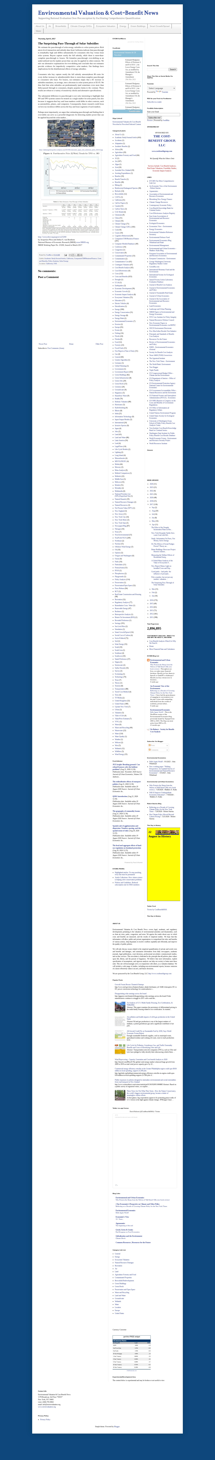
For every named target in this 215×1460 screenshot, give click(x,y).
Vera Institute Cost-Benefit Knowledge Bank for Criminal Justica (162, 429)
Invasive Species (120, 425)
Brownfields (60, 26)
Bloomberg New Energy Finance (160, 199)
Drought (118, 280)
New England (119, 511)
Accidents (118, 140)
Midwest (118, 482)
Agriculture (119, 152)
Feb (153, 592)
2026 (152, 484)
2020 (152, 498)
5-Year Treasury (117, 1362)
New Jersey (119, 514)
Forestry (118, 345)
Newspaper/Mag (120, 526)
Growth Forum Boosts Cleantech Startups (129, 985)
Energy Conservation (122, 312)
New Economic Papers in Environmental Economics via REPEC (162, 324)
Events (117, 330)
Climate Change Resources (158, 202)
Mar (153, 589)
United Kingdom (121, 701)
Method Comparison (122, 473)
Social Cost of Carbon (122, 635)
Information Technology (123, 417)
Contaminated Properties (123, 256)
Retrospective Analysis (123, 614)
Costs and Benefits (121, 276)
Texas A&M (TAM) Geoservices (160, 355)
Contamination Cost (122, 262)
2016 (152, 600)
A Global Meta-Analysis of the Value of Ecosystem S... (162, 562)
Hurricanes (118, 405)
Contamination (120, 259)
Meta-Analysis (120, 470)
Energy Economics (155, 229)
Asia (116, 167)
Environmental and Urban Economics (130, 1198)
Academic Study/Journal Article (55, 258)
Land (116, 434)
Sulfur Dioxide (120, 668)
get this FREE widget (131, 1337)
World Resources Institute (158, 443)
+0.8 (149, 1367)
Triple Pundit (153, 370)
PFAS (117, 571)
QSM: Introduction (120, 796)
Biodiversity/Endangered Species (126, 188)
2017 (152, 504)
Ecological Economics (157, 223)
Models (117, 485)
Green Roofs (119, 384)
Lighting (118, 452)
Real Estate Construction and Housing (128, 594)
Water (38, 31)
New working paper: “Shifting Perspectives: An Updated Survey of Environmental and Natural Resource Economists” (162, 770)
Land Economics (155, 306)
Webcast (118, 742)
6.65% (136, 1353)
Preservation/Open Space (123, 585)
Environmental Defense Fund (159, 237)
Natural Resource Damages (124, 502)
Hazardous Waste (121, 396)
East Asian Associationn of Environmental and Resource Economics (159, 218)
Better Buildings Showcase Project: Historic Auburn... (163, 551)
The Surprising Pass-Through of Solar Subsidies (162, 584)
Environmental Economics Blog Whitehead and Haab (160, 241)
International (119, 423)
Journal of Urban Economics (159, 296)
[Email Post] (65, 255)
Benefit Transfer (120, 179)
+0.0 (149, 1348)
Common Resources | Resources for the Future (133, 1242)
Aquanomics (153, 191)
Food (116, 342)
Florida (117, 339)
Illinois (117, 411)
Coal (116, 230)
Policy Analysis (53, 261)
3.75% (136, 1351)
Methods (118, 476)
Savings (117, 623)
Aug (153, 511)
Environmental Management (159, 245)
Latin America (119, 440)
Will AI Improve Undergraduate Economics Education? (160, 794)
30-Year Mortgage (117, 1353)
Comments (154, 750)
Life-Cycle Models (121, 449)
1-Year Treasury (117, 1356)
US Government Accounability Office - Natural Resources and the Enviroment (163, 391)
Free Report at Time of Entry (125, 351)
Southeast (118, 653)
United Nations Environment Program (162, 413)
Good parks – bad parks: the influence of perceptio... (161, 573)
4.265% (136, 1359)
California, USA (51, 263)
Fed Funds (115, 1351)
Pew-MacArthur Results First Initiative (162, 331)
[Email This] (70, 255)
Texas (117, 680)
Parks (117, 562)
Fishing (117, 333)
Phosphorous (119, 573)
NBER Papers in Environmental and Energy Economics (161, 313)
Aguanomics (120, 1223)
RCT (116, 591)
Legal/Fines (119, 446)
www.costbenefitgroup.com (162, 151)
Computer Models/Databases (125, 244)
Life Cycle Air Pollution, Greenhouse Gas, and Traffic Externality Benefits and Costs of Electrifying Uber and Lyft (149, 1046)
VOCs (117, 722)
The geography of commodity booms (126, 811)
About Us (40, 26)
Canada (117, 206)
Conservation (119, 253)
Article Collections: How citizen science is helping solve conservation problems (128, 878)
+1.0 (149, 1345)
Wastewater (119, 730)
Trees (117, 695)
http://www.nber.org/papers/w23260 (52, 237)
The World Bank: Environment (160, 364)
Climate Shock (120, 1238)
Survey (117, 671)
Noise (117, 532)
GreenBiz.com (154, 267)
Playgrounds (119, 577)
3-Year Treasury (117, 1359)
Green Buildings (138, 26)
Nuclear (117, 544)
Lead (116, 443)
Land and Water (120, 437)
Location (118, 1307)
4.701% (136, 1364)
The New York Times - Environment (162, 361)
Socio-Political (120, 638)
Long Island (119, 455)
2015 (152, 604)
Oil (116, 550)
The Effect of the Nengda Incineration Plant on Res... (161, 528)
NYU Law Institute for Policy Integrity (162, 317)
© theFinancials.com (132, 1370)
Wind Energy (119, 754)
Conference (119, 247)
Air (50, 26)
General (117, 357)
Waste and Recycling (122, 728)
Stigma (117, 662)
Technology (119, 677)
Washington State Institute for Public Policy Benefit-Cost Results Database (162, 434)
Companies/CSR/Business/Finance (85, 258)
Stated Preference (121, 659)
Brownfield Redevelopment (124, 1281)
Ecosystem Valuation (105, 26)
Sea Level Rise (120, 626)
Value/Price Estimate (122, 719)
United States (119, 704)
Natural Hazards (120, 499)
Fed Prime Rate (117, 1348)
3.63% (136, 1345)
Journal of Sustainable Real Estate (161, 293)
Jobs (116, 431)
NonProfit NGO (120, 538)
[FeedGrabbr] (127, 111)
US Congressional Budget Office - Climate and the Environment (161, 374)
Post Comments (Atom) (56, 348)
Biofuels (118, 191)
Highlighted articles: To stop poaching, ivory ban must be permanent (128, 873)
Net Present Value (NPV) (124, 508)
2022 (152, 491)
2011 (152, 617)
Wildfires (118, 751)
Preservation (119, 583)
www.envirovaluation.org (47, 1407)
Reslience (118, 611)
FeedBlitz (166, 120)
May (153, 521)
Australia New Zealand (123, 170)
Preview (150, 120)
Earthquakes (119, 286)
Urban (117, 710)
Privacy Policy (45, 1420)
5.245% (136, 1367)
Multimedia (119, 491)
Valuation (118, 713)
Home (71, 344)
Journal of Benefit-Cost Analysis (160, 285)
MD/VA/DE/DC (120, 461)
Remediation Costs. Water (124, 605)
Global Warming (120, 366)
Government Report (122, 372)
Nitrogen (118, 529)
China (117, 218)
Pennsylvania (119, 568)
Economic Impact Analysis (124, 294)
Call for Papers (120, 203)
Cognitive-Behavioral (122, 236)
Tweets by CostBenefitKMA (157, 910)
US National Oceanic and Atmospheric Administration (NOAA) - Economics (162, 397)
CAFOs (117, 197)
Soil (116, 641)
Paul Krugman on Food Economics (128, 1232)
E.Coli (117, 282)
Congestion (119, 250)
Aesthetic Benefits (121, 146)
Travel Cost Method (122, 692)
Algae (117, 164)
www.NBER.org (82, 242)
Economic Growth (121, 291)
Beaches (118, 176)
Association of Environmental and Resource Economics (161, 195)
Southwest (118, 656)
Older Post (99, 344)
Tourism (118, 686)
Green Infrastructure (122, 378)
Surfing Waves (139, 42)
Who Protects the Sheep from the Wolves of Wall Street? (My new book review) (161, 667)
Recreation (118, 599)
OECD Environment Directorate (160, 328)
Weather (117, 739)
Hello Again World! (157, 712)
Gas (116, 354)
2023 (152, 487)
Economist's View (122, 1217)
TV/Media (118, 698)
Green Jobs (119, 381)
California (70, 258)
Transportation (120, 689)
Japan (117, 428)
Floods (117, 336)
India (116, 414)
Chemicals (118, 215)
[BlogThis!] (73, 255)
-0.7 (149, 1362)
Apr (153, 525)
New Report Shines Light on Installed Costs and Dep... (161, 567)
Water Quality (119, 736)
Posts (152, 745)
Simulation (118, 629)
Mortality (118, 488)
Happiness (118, 393)
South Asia (118, 650)
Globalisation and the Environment (129, 1236)
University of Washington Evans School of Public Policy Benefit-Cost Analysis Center (162, 423)
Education (118, 300)
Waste (117, 724)
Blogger (116, 1427)
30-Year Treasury (117, 1367)
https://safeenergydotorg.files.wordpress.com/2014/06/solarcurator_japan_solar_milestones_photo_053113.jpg (71, 150)
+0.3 (149, 1364)
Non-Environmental (122, 535)
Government (119, 369)
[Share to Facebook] (78, 255)
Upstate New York (121, 707)
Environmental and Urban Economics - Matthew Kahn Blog (162, 249)
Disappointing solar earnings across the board (130, 994)
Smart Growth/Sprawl (160, 26)
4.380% (136, 1362)
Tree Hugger (153, 367)
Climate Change (120, 224)
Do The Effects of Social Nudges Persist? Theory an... (162, 545)
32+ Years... (120, 1219)
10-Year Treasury (117, 1364)
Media (117, 464)
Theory (117, 683)
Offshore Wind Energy (123, 547)
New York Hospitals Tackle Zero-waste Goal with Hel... (163, 534)
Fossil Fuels (119, 348)
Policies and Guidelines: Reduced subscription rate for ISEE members (127, 884)
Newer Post (43, 344)
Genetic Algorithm (121, 360)
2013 (152, 610)
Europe (117, 327)
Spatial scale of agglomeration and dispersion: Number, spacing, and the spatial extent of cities (127, 828)
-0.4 (149, 1356)
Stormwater (119, 665)
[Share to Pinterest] (81, 255)
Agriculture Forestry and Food (125, 155)
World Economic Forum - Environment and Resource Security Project (162, 439)
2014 (152, 607)
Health (117, 399)
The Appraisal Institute (157, 358)
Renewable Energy (121, 608)
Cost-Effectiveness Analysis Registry (162, 213)
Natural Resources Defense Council (161, 320)
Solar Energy (64, 261)
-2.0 (149, 1353)
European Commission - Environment (162, 259)
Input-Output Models (122, 419)
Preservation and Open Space (125, 1290)
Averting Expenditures (122, 173)
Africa (117, 149)
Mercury (118, 467)
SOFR (114, 1345)
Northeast (118, 541)
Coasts (117, 233)
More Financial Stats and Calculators (162, 649)
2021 (152, 494)
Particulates (119, 565)
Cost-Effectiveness (121, 271)
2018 (152, 501)
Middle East (119, 479)
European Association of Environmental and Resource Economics (163, 255)
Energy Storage (120, 315)
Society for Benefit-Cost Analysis (161, 352)
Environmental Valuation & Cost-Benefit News (98, 12)
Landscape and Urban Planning (160, 309)
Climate (117, 221)
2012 (152, 614)
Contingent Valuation (122, 265)
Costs (117, 274)
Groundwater (119, 390)
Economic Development (123, 288)
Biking (117, 185)
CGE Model (119, 212)
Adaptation (118, 143)
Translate (165, 92)
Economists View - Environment (160, 226)
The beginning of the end (124, 1225)
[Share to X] (75, 255)
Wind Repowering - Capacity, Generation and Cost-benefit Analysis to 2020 (141, 1059)
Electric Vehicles (120, 303)
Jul (153, 514)
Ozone (117, 559)
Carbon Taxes (119, 209)
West (116, 745)
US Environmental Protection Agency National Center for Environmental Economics (162, 385)
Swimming (118, 674)
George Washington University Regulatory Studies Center (160, 263)
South (117, 647)
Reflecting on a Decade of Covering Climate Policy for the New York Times (162, 693)
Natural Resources (121, 505)
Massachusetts (120, 458)
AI (116, 158)
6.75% (136, 1348)
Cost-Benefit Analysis (122, 268)
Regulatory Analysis (122, 602)
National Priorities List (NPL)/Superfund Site (122, 495)
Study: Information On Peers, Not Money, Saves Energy (163, 540)
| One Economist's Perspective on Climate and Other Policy (138, 1204)
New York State (120, 523)
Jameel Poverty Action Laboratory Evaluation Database (161, 281)
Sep (153, 507)
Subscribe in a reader (154, 102)
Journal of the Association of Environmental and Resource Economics (159, 301)
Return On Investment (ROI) (125, 617)
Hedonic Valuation (121, 402)
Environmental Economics (124, 321)
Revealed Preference (122, 620)
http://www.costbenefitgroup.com (159, 974)
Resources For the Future (158, 339)
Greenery (118, 387)
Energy (123, 26)
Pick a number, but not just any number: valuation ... (162, 578)
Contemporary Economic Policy (160, 205)
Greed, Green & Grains (124, 1230)
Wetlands (118, 748)
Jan (153, 596)
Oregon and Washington (123, 556)
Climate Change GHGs (81, 26)
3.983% (136, 1356)
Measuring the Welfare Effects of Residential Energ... (162, 556)
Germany (118, 363)
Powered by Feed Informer (134, 862)
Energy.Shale (119, 318)
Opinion (118, 553)
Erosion (117, 324)
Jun (153, 518)
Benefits (118, 182)
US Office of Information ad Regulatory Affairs (159, 409)
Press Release (119, 588)
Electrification (119, 306)
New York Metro (121, 520)
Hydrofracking (120, 408)
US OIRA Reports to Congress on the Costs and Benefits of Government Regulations (162, 403)
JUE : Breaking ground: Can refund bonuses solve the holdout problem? (126, 767)
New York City (120, 517)
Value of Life (119, 716)
